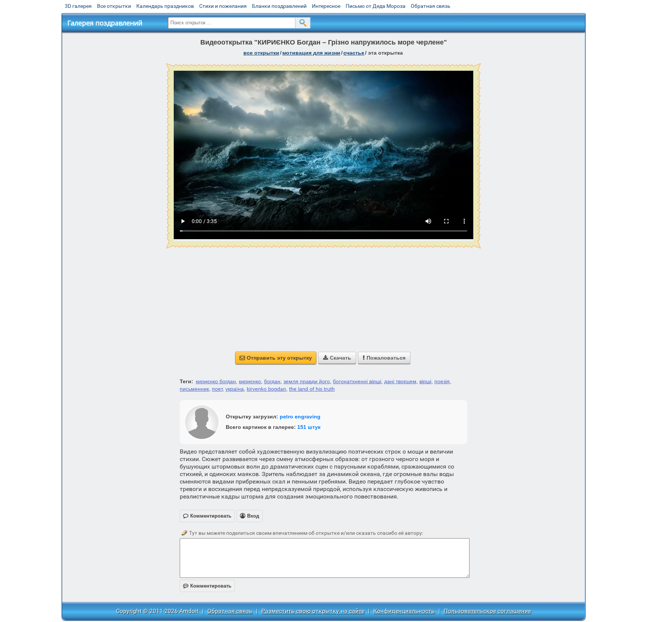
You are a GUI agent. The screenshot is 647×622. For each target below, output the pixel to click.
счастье (353, 53)
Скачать (337, 358)
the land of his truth (312, 389)
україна (234, 389)
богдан (272, 381)
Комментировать (207, 586)
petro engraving (300, 417)
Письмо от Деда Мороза (375, 6)
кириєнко (250, 381)
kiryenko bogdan (266, 389)
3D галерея (78, 6)
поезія (442, 381)
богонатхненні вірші (357, 381)
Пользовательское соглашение (487, 611)
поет (217, 389)
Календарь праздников (165, 6)
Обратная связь (430, 6)
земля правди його (306, 381)
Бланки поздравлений (279, 6)
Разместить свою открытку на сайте (312, 611)
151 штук (309, 427)
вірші (425, 381)
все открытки (261, 53)
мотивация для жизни (311, 53)
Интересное (326, 6)
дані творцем (400, 381)
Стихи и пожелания (223, 6)
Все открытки (114, 6)
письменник (194, 389)
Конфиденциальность (404, 611)
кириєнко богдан (216, 381)
